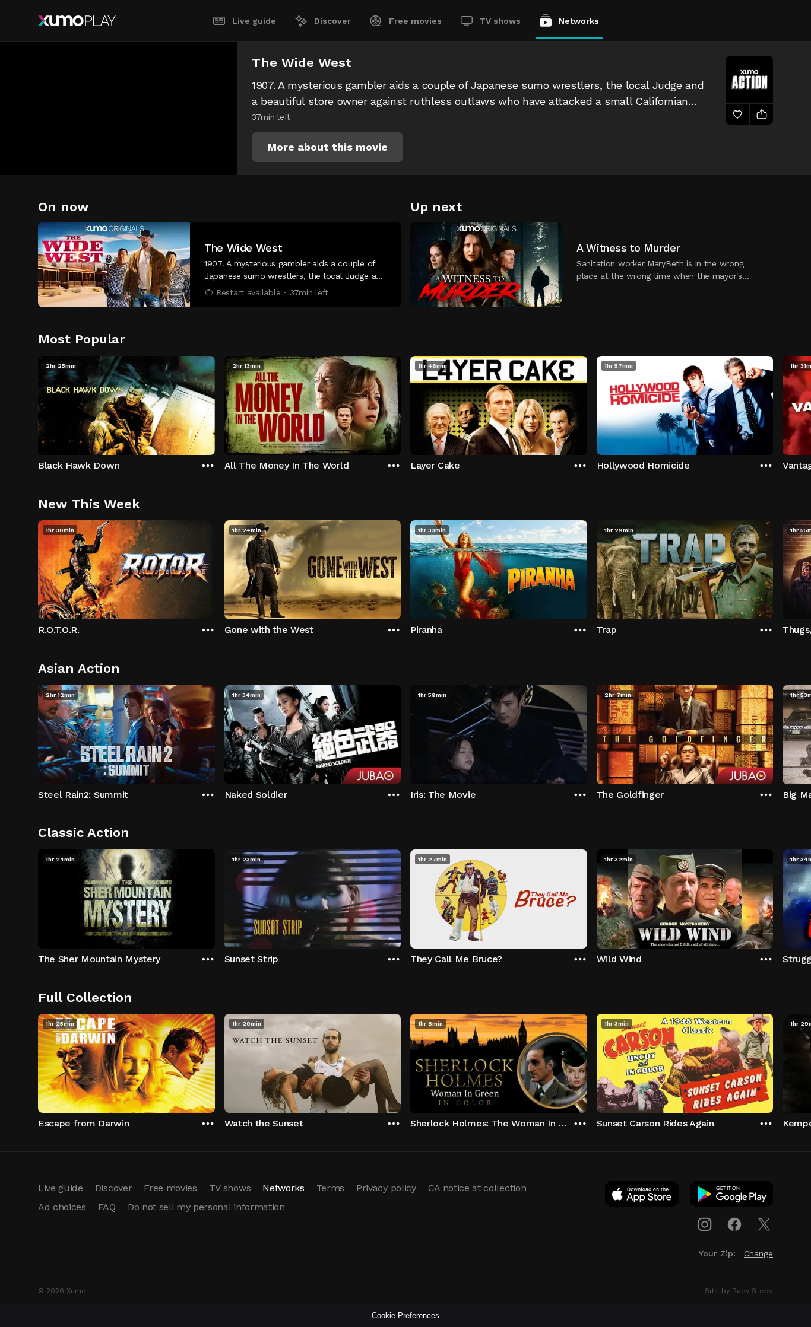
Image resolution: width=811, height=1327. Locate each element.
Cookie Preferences (405, 1315)
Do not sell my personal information (206, 1207)
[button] (327, 147)
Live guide (254, 21)
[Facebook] (734, 1224)
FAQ (107, 1207)
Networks (579, 21)
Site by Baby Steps (739, 1291)
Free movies (415, 21)
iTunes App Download (642, 1196)
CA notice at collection (477, 1188)
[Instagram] (705, 1224)
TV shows (500, 21)
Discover (332, 21)
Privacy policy (386, 1188)
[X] (764, 1224)
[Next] (773, 403)
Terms (330, 1188)
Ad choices (62, 1207)
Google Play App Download (732, 1196)
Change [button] (758, 1253)
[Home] (77, 20)
